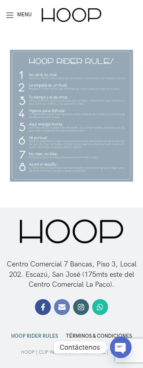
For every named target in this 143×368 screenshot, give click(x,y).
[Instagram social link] (81, 307)
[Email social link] (62, 307)
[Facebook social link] (43, 307)
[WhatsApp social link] (100, 307)
